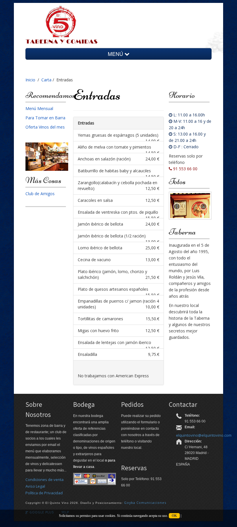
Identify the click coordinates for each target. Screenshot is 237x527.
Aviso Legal (35, 486)
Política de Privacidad (44, 492)
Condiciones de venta (44, 479)
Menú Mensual (39, 108)
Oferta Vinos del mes (45, 127)
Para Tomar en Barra (45, 117)
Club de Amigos (40, 193)
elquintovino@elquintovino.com (204, 435)
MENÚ (116, 53)
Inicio (30, 80)
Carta (46, 80)
